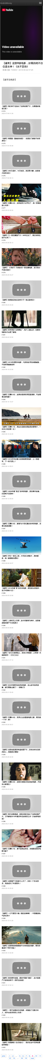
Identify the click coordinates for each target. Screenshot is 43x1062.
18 (22, 1058)
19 (26, 1058)
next (32, 1058)
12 (10, 1058)
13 (14, 1058)
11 (40, 1056)
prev (3, 1056)
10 (36, 1056)
